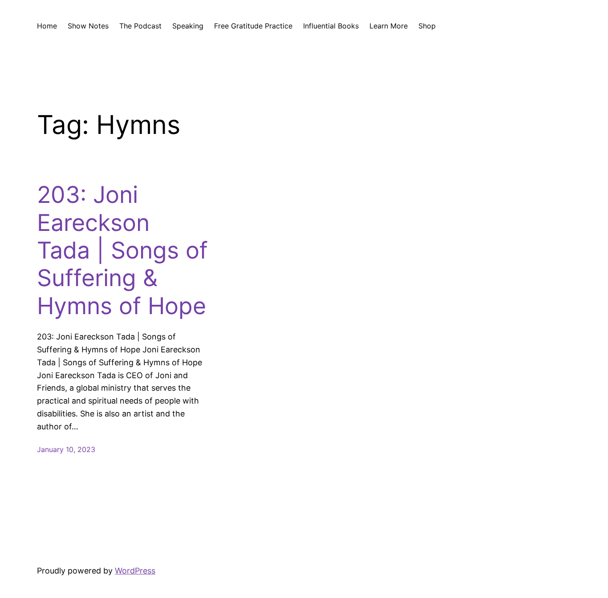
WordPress (135, 570)
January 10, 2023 (66, 449)
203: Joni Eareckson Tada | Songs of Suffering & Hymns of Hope (122, 250)
